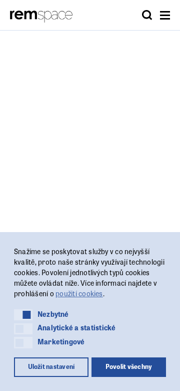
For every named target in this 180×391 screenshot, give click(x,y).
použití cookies (79, 293)
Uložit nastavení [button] (51, 366)
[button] (23, 314)
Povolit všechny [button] (129, 366)
